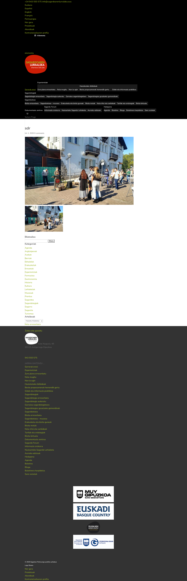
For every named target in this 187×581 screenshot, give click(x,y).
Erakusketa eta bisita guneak (72, 103)
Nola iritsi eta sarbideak (106, 103)
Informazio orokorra (52, 110)
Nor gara (29, 22)
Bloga (122, 110)
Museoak (29, 293)
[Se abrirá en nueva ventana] (44, 363)
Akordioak (29, 29)
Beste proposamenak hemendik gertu (94, 89)
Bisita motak (90, 103)
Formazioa (29, 275)
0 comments (39, 133)
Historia (28, 282)
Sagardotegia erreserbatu (35, 96)
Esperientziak (31, 272)
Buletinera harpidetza (134, 110)
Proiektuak (30, 25)
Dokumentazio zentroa (33, 110)
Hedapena (29, 456)
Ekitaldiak (29, 261)
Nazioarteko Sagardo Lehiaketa (74, 110)
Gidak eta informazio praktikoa (124, 89)
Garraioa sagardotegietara (76, 96)
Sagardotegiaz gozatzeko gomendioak (103, 96)
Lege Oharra (29, 565)
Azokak (28, 254)
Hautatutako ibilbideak (88, 86)
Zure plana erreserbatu (46, 89)
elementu (29, 53)
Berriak (28, 258)
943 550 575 (31, 357)
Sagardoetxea (31, 411)
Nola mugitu (62, 89)
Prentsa (28, 296)
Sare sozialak (150, 110)
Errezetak (29, 268)
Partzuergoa (30, 19)
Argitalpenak (31, 251)
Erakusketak (30, 265)
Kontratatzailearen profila (37, 32)
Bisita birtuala (141, 103)
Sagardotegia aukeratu (55, 96)
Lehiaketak (30, 289)
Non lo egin (73, 89)
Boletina (115, 110)
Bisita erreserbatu (32, 103)
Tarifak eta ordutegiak (125, 103)
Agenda (107, 110)
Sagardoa (29, 299)
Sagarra (28, 306)
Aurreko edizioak (94, 110)
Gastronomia (31, 279)
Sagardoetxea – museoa (49, 103)
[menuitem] (28, 5)
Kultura (28, 286)
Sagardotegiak (31, 303)
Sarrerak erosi (31, 366)
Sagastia (29, 310)
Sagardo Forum (32, 443)
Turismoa (29, 313)
